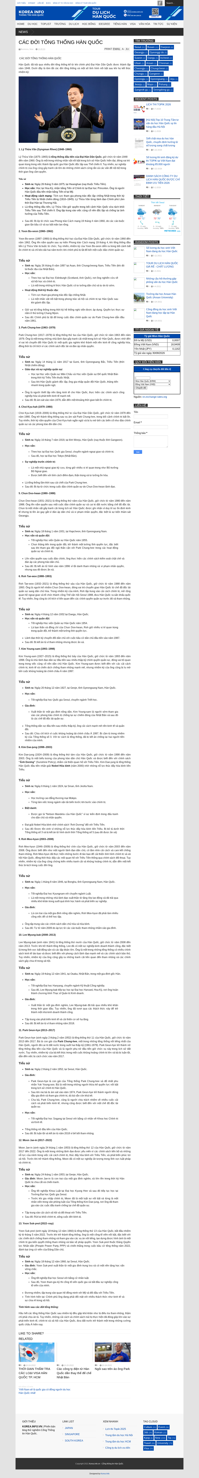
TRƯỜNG (60, 24)
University (162, 1443)
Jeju (172, 79)
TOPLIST (46, 24)
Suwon (138, 58)
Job (146, 1432)
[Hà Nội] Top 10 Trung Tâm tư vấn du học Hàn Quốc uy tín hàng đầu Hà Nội (162, 123)
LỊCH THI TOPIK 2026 (158, 104)
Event (161, 1427)
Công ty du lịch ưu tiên (117, 1447)
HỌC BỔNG (89, 24)
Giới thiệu (21, 3)
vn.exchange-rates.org (154, 397)
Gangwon (154, 73)
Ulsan (137, 63)
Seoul (137, 47)
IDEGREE (104, 24)
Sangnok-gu (141, 89)
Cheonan (164, 63)
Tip (169, 1438)
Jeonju (138, 84)
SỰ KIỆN (172, 24)
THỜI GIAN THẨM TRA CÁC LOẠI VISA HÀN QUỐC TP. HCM (34, 1373)
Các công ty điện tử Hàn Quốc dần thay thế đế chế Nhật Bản (74, 1373)
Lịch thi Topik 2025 (115, 1429)
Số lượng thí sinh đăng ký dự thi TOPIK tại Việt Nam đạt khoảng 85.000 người (162, 161)
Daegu (151, 58)
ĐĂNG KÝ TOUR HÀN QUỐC (86, 3)
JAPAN (69, 1428)
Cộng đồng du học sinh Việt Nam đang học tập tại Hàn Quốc (161, 313)
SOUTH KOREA (74, 1440)
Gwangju (139, 52)
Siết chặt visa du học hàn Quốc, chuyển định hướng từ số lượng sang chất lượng (162, 142)
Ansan (149, 63)
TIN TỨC (158, 24)
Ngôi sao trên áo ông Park (112, 1368)
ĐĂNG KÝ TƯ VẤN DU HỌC (63, 3)
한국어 (48, 3)
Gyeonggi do (157, 52)
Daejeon (165, 47)
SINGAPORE (72, 1434)
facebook (159, 3)
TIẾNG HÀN (120, 24)
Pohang (163, 84)
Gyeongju (139, 79)
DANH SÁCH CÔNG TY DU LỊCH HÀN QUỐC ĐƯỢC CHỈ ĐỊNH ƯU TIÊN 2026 (163, 179)
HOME (21, 24)
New (31, 49)
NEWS (23, 32)
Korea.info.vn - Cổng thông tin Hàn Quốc (106, 1464)
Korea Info (105, 1474)
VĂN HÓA (144, 24)
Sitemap (31, 3)
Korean (158, 1432)
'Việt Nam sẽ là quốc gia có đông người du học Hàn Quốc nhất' (44, 1391)
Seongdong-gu (161, 89)
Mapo (150, 84)
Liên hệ (40, 3)
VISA (133, 24)
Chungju (139, 73)
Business (25, 49)
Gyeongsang (157, 79)
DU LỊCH (74, 24)
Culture (148, 1427)
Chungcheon (158, 68)
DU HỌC (33, 24)
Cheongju (139, 68)
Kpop (147, 1438)
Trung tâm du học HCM (118, 1441)
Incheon (164, 58)
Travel (147, 1443)
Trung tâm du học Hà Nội (119, 1435)
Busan (151, 47)
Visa (146, 1448)
